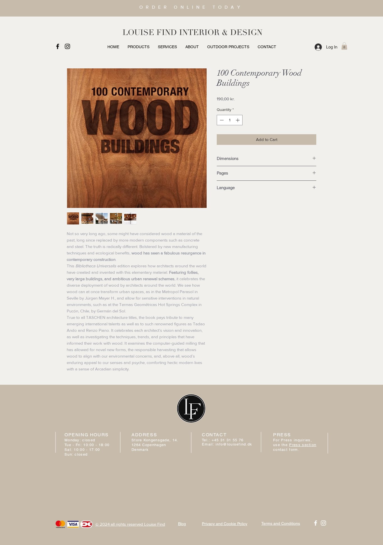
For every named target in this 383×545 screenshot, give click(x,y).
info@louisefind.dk (234, 444)
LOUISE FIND (150, 32)
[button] (344, 46)
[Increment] (238, 120)
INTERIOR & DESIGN (220, 32)
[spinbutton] (230, 120)
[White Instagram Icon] (323, 523)
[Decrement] (221, 120)
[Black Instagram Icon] (67, 46)
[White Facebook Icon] (315, 523)
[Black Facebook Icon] (57, 46)
